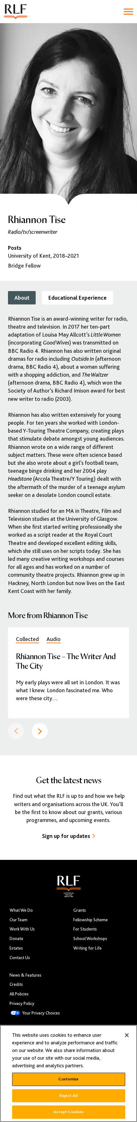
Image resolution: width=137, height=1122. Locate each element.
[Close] (127, 1035)
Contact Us (20, 957)
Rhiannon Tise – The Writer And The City (66, 661)
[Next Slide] (40, 731)
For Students (85, 929)
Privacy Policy (22, 1003)
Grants (79, 910)
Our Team (18, 920)
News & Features (25, 975)
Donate (16, 938)
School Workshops (90, 938)
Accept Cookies (69, 1111)
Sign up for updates (66, 836)
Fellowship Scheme (90, 920)
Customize (68, 1079)
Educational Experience (77, 297)
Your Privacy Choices (41, 1013)
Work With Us (22, 929)
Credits (16, 984)
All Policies (19, 994)
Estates (16, 948)
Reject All (68, 1095)
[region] (68, 1073)
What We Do (21, 910)
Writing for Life (87, 948)
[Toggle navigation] (128, 12)
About (21, 297)
